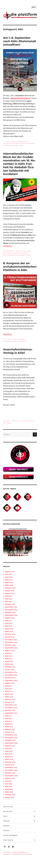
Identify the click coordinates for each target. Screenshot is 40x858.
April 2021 (9, 724)
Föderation (22, 339)
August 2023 (10, 650)
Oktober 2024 (10, 612)
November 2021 (11, 708)
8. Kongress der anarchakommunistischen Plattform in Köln (20, 267)
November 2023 (11, 642)
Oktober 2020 (10, 740)
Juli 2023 (8, 653)
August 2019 (10, 778)
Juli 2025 (8, 596)
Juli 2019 (8, 781)
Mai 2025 (8, 601)
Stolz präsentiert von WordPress (22, 854)
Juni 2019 (8, 784)
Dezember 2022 (11, 672)
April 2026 (9, 582)
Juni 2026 (9, 577)
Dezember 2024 (11, 607)
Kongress (23, 341)
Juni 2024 (8, 623)
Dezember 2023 (11, 640)
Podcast (6, 826)
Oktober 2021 (10, 710)
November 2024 (11, 610)
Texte (5, 816)
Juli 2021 (8, 716)
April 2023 (9, 661)
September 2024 (11, 615)
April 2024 (9, 629)
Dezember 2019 (11, 767)
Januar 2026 (9, 591)
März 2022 (9, 697)
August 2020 (10, 746)
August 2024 (10, 618)
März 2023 (9, 664)
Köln (17, 145)
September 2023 (11, 648)
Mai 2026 (8, 580)
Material (6, 821)
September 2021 (11, 713)
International (27, 251)
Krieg (21, 145)
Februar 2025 (10, 604)
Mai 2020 (8, 754)
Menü (34, 7)
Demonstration (23, 253)
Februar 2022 (10, 699)
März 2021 (9, 727)
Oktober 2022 (10, 678)
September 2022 (11, 680)
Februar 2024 (10, 634)
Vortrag (9, 423)
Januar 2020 (9, 765)
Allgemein (15, 141)
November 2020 (11, 737)
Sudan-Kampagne (10, 835)
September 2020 (11, 743)
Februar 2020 (10, 762)
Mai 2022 (8, 691)
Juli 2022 (8, 686)
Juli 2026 (8, 574)
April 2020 (9, 757)
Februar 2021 (10, 729)
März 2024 (9, 631)
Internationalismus (9, 145)
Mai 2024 (8, 626)
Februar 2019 (10, 795)
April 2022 (9, 694)
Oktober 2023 (10, 645)
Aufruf (16, 253)
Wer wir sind (8, 807)
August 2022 (10, 683)
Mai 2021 (8, 721)
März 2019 (9, 792)
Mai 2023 (8, 659)
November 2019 (11, 770)
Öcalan (28, 255)
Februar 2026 (10, 588)
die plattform (7, 852)
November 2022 (11, 675)
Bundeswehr (31, 143)
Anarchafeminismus (27, 421)
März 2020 (9, 759)
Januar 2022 (9, 702)
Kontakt (6, 830)
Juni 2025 (8, 599)
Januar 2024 (9, 637)
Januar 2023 (9, 669)
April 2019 (9, 789)
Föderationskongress (9, 341)
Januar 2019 (9, 797)
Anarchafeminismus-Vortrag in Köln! (18, 351)
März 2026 (9, 585)
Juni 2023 (8, 656)
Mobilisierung (23, 141)
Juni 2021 (8, 718)
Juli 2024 (8, 621)
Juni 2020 (8, 751)
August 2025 (10, 593)
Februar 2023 (10, 667)
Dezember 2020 (11, 735)
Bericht (15, 339)
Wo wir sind (7, 811)
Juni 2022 (8, 689)
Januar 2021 (9, 732)
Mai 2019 (8, 786)
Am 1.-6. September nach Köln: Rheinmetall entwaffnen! (19, 41)
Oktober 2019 (10, 773)
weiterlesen (7, 246)
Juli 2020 (8, 748)
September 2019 (11, 776)
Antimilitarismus (21, 143)
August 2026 (10, 572)
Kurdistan (22, 255)
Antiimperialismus (9, 143)
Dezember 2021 (11, 705)
